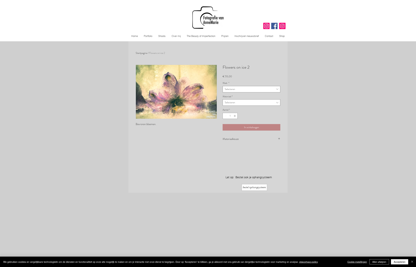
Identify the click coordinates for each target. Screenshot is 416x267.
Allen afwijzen (379, 261)
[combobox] (251, 89)
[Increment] (235, 116)
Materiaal (228, 96)
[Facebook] (274, 26)
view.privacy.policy (308, 261)
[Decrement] (225, 116)
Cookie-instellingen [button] (357, 261)
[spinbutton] (230, 116)
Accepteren (399, 261)
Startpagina (141, 53)
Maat (226, 83)
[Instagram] (266, 26)
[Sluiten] (412, 261)
